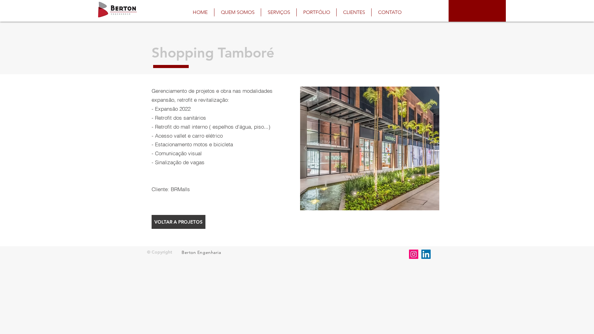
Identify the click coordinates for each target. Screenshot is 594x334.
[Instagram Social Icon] (413, 254)
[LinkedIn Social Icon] (426, 254)
